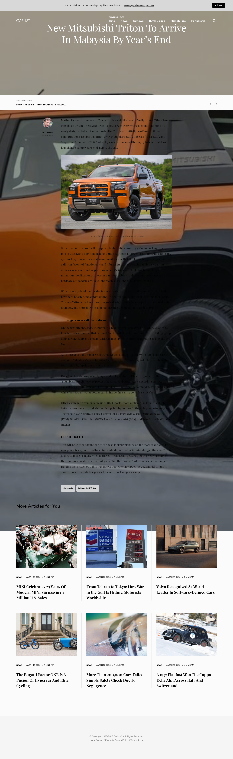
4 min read (187, 665)
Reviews (138, 21)
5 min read (47, 577)
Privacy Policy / (122, 740)
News (124, 21)
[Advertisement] (116, 71)
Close (218, 5)
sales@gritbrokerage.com (139, 5)
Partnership (198, 21)
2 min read (187, 577)
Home (111, 21)
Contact (109, 740)
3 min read (118, 577)
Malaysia (68, 488)
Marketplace (178, 21)
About (100, 740)
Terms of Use (137, 740)
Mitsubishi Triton (87, 488)
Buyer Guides (157, 21)
